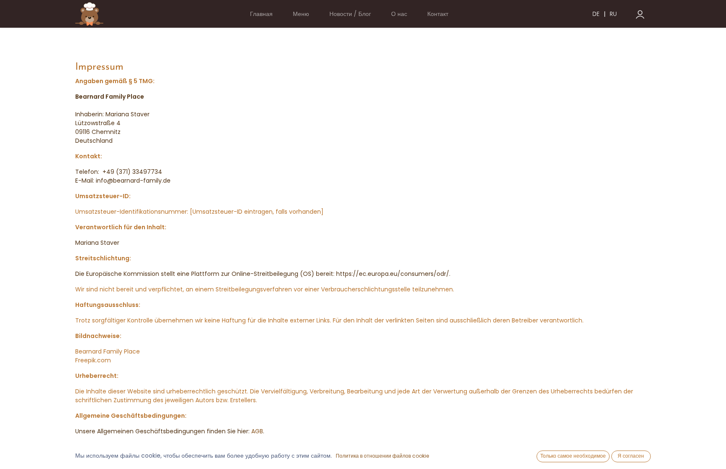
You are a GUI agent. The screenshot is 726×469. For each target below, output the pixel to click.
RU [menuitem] (613, 14)
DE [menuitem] (596, 14)
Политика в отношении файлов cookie (382, 455)
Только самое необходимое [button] (573, 455)
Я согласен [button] (631, 455)
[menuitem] (261, 14)
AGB (257, 431)
